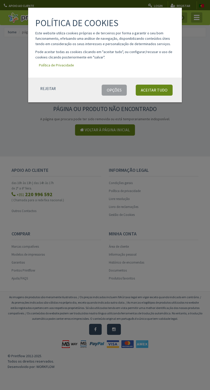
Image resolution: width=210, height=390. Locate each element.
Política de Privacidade (56, 65)
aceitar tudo (154, 90)
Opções (114, 90)
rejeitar (48, 88)
